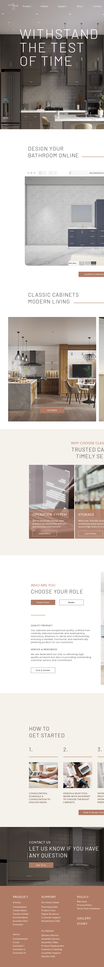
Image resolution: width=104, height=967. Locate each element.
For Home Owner (50, 902)
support (48, 897)
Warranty (82, 901)
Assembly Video (49, 942)
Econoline (18, 924)
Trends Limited (20, 914)
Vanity (16, 934)
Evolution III (19, 952)
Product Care (48, 910)
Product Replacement (52, 945)
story (82, 923)
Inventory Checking (51, 949)
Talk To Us (41, 865)
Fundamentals (20, 938)
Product (27, 6)
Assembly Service (50, 938)
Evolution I (19, 945)
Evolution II (19, 949)
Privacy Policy (84, 905)
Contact (97, 6)
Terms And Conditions (88, 908)
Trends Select (20, 910)
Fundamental (20, 906)
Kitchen (17, 902)
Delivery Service (49, 935)
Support (62, 6)
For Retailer (47, 930)
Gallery (44, 6)
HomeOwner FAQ (50, 921)
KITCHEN (29, 266)
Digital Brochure (50, 914)
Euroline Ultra (20, 921)
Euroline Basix (20, 917)
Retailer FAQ (48, 956)
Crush (16, 942)
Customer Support (51, 917)
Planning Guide (49, 906)
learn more (45, 533)
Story (80, 6)
